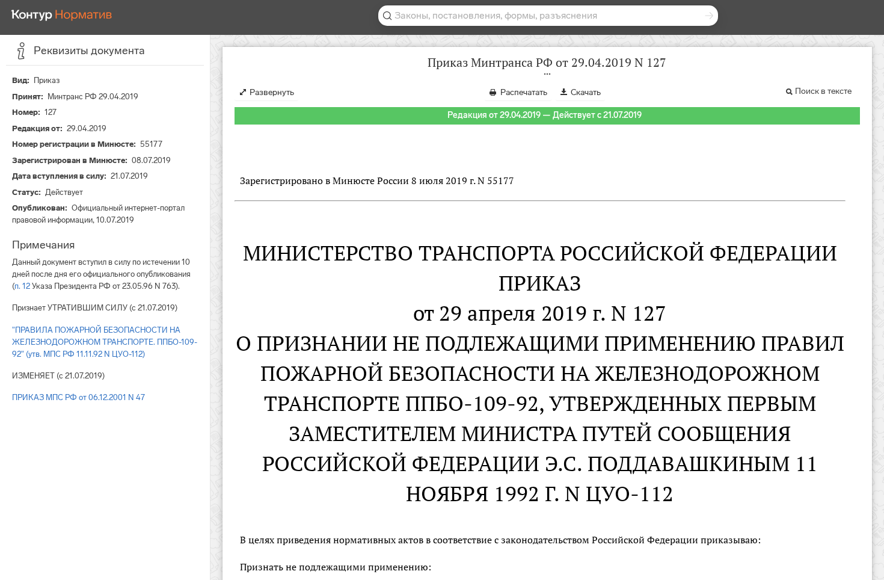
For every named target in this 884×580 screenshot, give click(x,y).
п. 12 (22, 286)
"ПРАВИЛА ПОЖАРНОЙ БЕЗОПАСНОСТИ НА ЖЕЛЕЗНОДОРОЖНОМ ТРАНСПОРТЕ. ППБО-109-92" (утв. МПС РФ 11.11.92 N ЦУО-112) (104, 342)
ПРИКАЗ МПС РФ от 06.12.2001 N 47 (78, 397)
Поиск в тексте (823, 91)
